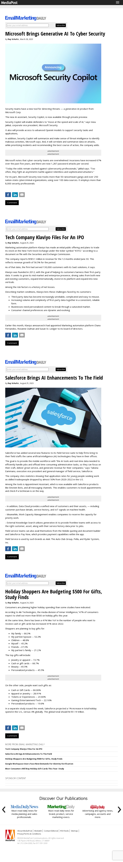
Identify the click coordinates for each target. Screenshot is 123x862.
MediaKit (38, 831)
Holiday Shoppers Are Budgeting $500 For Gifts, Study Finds (33, 759)
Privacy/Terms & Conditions (29, 834)
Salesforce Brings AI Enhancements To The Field (28, 754)
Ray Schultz (13, 39)
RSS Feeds (64, 831)
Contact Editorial (51, 831)
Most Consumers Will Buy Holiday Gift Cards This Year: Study (34, 768)
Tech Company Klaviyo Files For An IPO (23, 749)
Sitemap (74, 831)
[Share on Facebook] (8, 194)
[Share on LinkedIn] (15, 194)
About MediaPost (24, 831)
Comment (12, 202)
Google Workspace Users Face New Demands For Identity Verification (39, 764)
